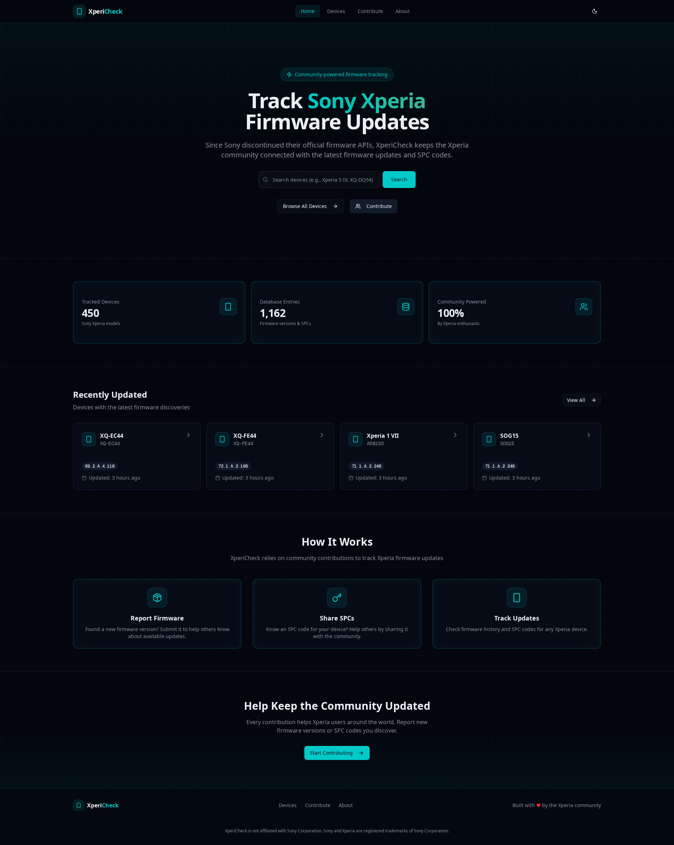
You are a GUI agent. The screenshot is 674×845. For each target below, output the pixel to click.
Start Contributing (331, 752)
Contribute (370, 11)
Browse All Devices (305, 206)
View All (576, 400)
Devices (336, 11)
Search (399, 179)
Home (308, 11)
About (403, 11)
